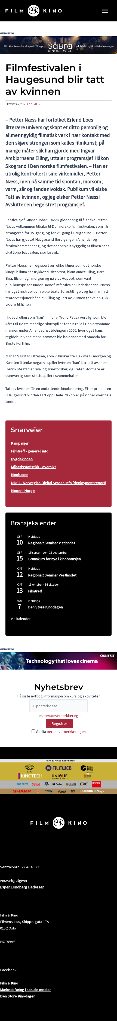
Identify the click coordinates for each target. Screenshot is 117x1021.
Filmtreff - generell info (29, 451)
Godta (60, 731)
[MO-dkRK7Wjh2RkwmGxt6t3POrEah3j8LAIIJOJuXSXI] (58, 660)
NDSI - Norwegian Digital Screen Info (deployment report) (58, 482)
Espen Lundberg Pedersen (22, 887)
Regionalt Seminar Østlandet (51, 542)
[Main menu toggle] (105, 10)
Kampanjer (20, 443)
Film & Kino (9, 983)
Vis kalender (21, 618)
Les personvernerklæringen (59, 715)
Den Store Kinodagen (45, 607)
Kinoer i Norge (23, 490)
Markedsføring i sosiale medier (25, 989)
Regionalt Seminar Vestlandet (52, 575)
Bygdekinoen (22, 458)
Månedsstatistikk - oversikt (33, 466)
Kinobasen (19, 474)
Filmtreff (35, 591)
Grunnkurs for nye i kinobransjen (54, 558)
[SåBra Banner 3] (58, 44)
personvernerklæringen (66, 731)
